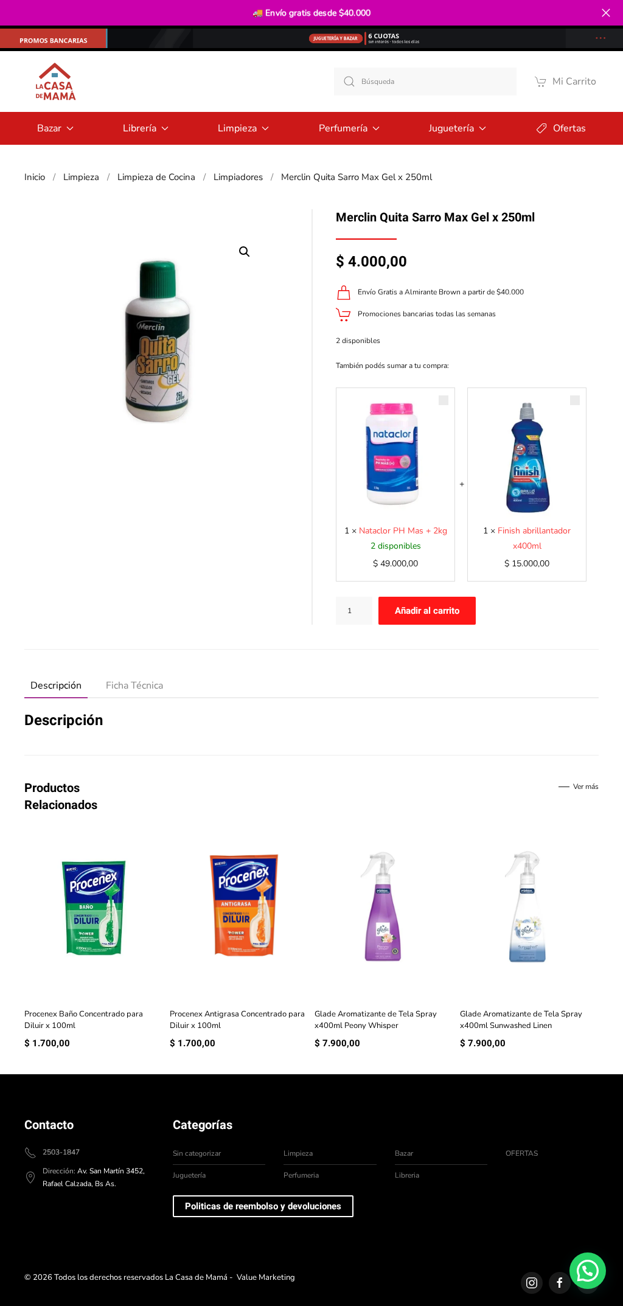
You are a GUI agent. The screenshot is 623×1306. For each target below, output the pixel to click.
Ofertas (569, 128)
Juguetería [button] (451, 128)
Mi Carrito (574, 81)
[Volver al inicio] (54, 81)
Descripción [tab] (56, 685)
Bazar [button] (49, 128)
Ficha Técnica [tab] (134, 685)
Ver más (586, 786)
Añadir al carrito (427, 610)
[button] (245, 252)
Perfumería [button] (343, 128)
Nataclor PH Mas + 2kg (403, 531)
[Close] (606, 13)
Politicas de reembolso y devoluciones (263, 1206)
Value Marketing (266, 1277)
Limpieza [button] (237, 128)
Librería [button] (139, 128)
